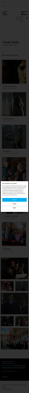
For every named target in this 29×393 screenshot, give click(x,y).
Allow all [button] (14, 199)
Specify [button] (14, 203)
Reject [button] (14, 207)
